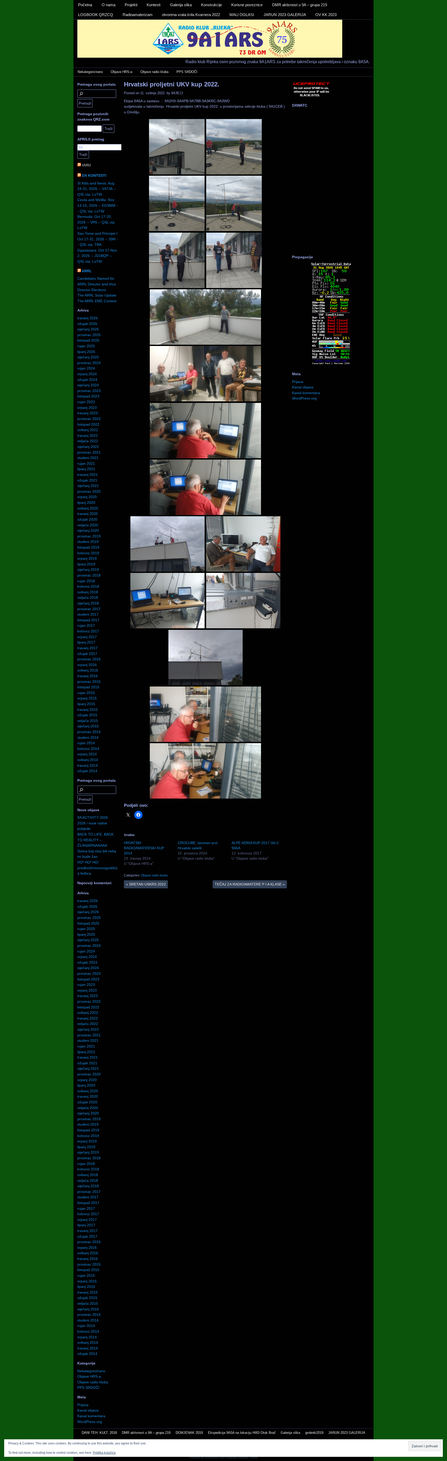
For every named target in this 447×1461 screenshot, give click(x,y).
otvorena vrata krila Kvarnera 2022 (191, 14)
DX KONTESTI (94, 175)
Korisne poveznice (247, 5)
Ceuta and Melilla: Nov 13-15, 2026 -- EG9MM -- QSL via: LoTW (97, 205)
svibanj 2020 (87, 508)
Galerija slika (181, 5)
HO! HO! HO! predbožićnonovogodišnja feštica (97, 867)
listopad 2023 (88, 396)
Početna (85, 5)
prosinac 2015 (89, 682)
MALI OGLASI (241, 14)
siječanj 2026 (88, 329)
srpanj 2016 (87, 665)
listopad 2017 (88, 620)
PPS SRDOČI (186, 72)
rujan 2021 (86, 463)
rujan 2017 (86, 625)
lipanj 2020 (86, 502)
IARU (86, 165)
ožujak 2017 (87, 654)
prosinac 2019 (89, 536)
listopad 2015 (88, 687)
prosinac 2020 (89, 491)
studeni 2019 (88, 542)
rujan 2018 (86, 581)
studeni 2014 (88, 737)
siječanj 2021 (88, 486)
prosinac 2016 (89, 659)
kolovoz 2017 (88, 631)
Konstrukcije (211, 5)
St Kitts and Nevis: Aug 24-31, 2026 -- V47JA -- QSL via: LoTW (96, 188)
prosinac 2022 (89, 419)
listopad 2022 (88, 424)
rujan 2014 (86, 743)
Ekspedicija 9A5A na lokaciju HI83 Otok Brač (242, 1433)
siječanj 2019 (88, 569)
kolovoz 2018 (88, 586)
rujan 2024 (86, 368)
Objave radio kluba (154, 72)
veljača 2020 (87, 525)
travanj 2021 (87, 475)
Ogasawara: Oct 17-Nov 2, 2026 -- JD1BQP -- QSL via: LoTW (97, 255)
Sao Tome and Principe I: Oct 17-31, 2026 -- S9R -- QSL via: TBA (97, 239)
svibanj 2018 (87, 592)
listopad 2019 (88, 547)
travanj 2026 (87, 318)
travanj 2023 (87, 413)
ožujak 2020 (87, 519)
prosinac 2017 (89, 609)
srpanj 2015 (87, 698)
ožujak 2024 (87, 380)
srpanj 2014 (87, 754)
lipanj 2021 (86, 469)
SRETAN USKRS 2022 (146, 884)
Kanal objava (88, 1410)
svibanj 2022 (87, 430)
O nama (108, 5)
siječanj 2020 (88, 530)
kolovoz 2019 (88, 553)
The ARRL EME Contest (96, 301)
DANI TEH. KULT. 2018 (99, 1433)
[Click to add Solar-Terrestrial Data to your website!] (331, 364)
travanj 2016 (87, 676)
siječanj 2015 (88, 726)
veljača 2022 (87, 441)
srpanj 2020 (87, 497)
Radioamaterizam (138, 14)
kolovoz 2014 (88, 749)
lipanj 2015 (86, 704)
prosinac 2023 (89, 391)
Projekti (131, 5)
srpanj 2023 (87, 407)
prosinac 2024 (89, 363)
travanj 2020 (87, 514)
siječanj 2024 (88, 385)
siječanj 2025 (88, 357)
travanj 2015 (87, 709)
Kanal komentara (91, 1416)
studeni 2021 (88, 458)
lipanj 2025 (86, 352)
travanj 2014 (87, 765)
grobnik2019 (314, 1433)
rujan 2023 (86, 402)
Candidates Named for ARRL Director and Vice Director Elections (96, 284)
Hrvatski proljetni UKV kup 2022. (171, 84)
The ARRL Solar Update (96, 295)
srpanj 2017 (87, 637)
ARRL (87, 271)
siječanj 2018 (88, 603)
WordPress (212, 1457)
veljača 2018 (87, 597)
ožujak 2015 (87, 715)
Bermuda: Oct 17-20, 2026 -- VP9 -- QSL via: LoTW (96, 222)
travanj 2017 (87, 648)
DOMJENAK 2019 (189, 1433)
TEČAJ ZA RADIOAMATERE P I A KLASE (250, 884)
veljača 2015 (87, 721)
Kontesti (153, 5)
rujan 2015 (86, 693)
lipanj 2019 (86, 564)
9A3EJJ (177, 93)
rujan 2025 (86, 346)
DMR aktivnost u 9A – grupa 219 (299, 5)
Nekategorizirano (90, 72)
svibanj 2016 (87, 670)
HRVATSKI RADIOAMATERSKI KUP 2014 (144, 848)
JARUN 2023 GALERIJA (285, 14)
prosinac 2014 (89, 732)
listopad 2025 (88, 340)
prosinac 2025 (89, 335)
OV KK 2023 (326, 14)
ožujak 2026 (87, 324)
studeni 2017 (88, 614)
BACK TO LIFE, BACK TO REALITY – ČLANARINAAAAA (95, 839)
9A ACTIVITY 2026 (92, 817)
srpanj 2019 (87, 558)
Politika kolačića (104, 1453)
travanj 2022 (87, 435)
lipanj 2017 (86, 642)
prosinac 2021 (89, 452)
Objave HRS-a (121, 72)
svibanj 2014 (87, 760)
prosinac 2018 (89, 575)
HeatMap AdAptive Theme (241, 1457)
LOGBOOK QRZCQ (95, 14)
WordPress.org (89, 1422)
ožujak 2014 (87, 771)
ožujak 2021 (87, 480)
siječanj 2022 (88, 447)
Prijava (82, 1405)
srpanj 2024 (87, 374)
